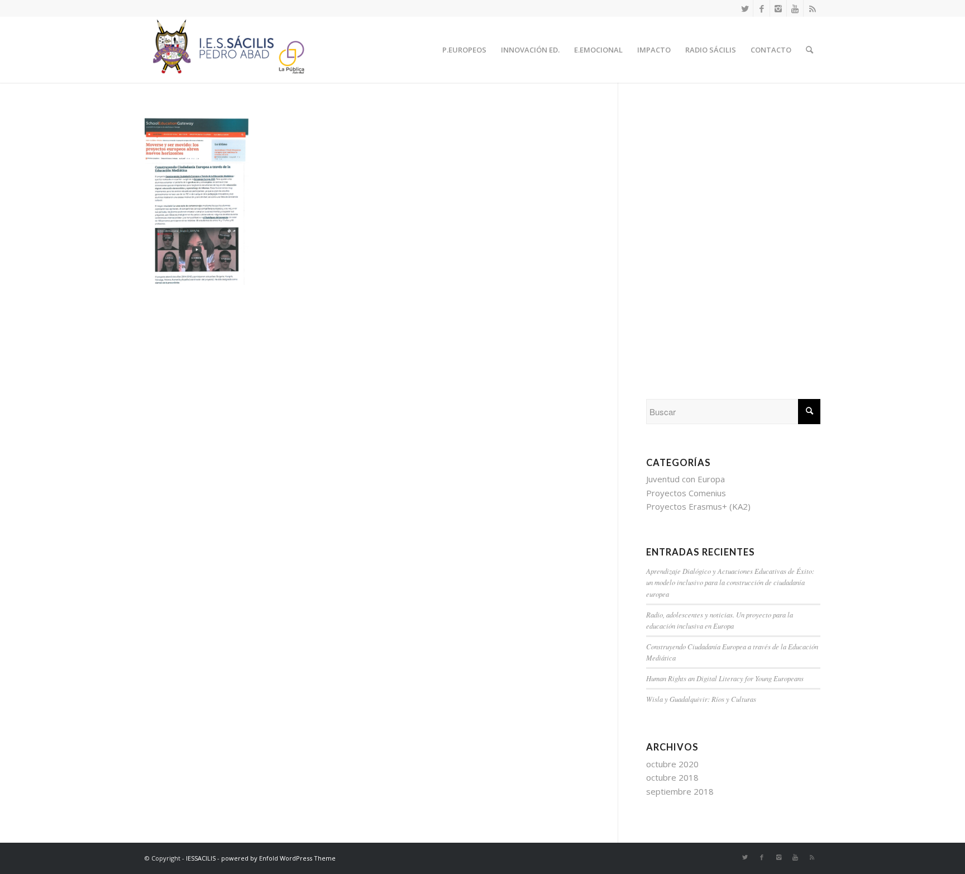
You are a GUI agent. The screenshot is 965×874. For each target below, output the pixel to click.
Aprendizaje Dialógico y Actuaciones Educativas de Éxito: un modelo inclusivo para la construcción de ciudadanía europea (730, 582)
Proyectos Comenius (686, 492)
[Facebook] (761, 8)
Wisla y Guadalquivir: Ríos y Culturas (701, 699)
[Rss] (812, 8)
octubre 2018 (672, 777)
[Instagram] (778, 8)
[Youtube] (795, 8)
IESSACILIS (201, 858)
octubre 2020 (672, 764)
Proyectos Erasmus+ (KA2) (698, 506)
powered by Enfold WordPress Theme (278, 858)
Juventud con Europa (685, 478)
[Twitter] (745, 8)
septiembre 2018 (680, 791)
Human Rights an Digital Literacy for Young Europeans (725, 678)
